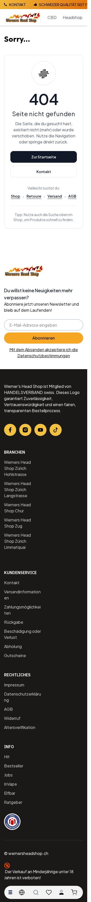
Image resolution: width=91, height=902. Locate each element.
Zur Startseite (43, 157)
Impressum (14, 684)
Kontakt (43, 171)
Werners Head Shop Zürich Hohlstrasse (17, 468)
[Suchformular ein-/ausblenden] (35, 892)
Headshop (72, 17)
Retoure (34, 196)
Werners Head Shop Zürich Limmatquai (17, 541)
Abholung (13, 646)
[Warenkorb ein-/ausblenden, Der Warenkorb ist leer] (74, 892)
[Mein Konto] (61, 892)
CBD (52, 17)
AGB (72, 196)
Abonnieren (43, 338)
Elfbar (9, 793)
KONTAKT (17, 4)
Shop (15, 196)
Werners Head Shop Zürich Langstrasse (17, 489)
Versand (55, 196)
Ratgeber (13, 802)
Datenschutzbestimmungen (43, 355)
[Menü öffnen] (10, 892)
